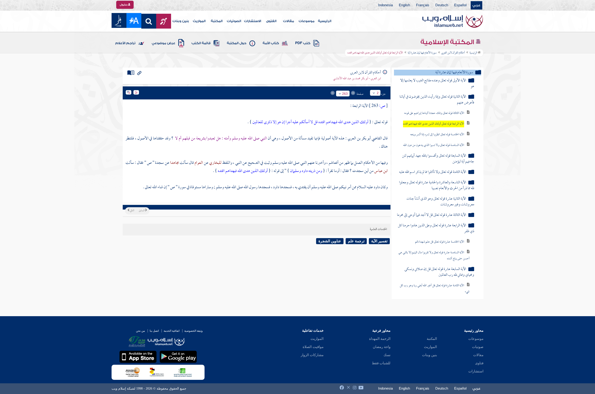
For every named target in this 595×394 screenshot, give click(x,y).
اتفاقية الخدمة (171, 330)
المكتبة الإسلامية (448, 42)
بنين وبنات (180, 21)
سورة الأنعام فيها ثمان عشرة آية (422, 53)
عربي (476, 5)
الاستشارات (252, 21)
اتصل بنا (154, 330)
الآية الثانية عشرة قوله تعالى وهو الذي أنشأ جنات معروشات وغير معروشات (440, 202)
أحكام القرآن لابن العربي (453, 53)
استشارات (475, 371)
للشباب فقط (381, 363)
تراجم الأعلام (125, 43)
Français (422, 5)
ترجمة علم (356, 241)
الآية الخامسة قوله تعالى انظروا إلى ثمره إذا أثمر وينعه (437, 134)
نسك (386, 355)
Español (460, 5)
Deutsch (441, 5)
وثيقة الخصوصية (193, 330)
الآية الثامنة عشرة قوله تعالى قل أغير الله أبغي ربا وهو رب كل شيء (434, 288)
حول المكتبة (236, 43)
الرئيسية (324, 21)
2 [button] (378, 93)
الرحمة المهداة (379, 339)
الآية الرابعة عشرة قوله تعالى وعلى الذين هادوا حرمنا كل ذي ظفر (436, 228)
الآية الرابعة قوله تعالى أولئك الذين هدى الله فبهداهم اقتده (433, 124)
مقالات (288, 21)
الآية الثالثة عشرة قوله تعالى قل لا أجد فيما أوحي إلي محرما (431, 215)
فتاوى (479, 363)
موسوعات (306, 21)
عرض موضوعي (163, 43)
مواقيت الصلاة (313, 347)
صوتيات (477, 347)
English (404, 5)
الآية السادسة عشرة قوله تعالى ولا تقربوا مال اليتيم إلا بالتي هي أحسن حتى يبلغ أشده (433, 255)
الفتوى (271, 21)
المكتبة (216, 21)
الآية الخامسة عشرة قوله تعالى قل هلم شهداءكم (439, 242)
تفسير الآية (379, 241)
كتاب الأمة (271, 43)
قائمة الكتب (201, 43)
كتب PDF (302, 43)
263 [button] (345, 93)
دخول (124, 4)
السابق (142, 210)
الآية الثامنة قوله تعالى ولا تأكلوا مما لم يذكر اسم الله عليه (432, 172)
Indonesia (385, 5)
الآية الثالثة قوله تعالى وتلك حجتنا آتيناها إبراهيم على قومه (434, 113)
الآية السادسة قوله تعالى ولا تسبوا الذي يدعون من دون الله (433, 145)
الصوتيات (234, 21)
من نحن (140, 330)
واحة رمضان (381, 347)
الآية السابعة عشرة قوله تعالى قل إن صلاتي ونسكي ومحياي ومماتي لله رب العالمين (439, 272)
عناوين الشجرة (329, 241)
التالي (131, 210)
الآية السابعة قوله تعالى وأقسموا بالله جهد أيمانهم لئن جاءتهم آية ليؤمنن (438, 159)
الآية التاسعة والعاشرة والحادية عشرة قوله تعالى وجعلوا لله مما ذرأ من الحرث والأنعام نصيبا (436, 185)
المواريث (199, 21)
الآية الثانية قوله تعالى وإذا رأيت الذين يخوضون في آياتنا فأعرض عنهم (437, 100)
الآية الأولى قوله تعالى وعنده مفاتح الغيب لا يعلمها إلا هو (437, 83)
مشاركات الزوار (312, 355)
